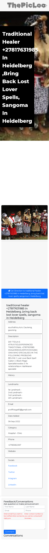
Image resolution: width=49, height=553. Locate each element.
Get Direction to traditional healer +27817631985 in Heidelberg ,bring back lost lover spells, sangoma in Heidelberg (24, 293)
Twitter (11, 472)
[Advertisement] (24, 179)
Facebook (12, 466)
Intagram (12, 478)
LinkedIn (12, 485)
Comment (9, 532)
